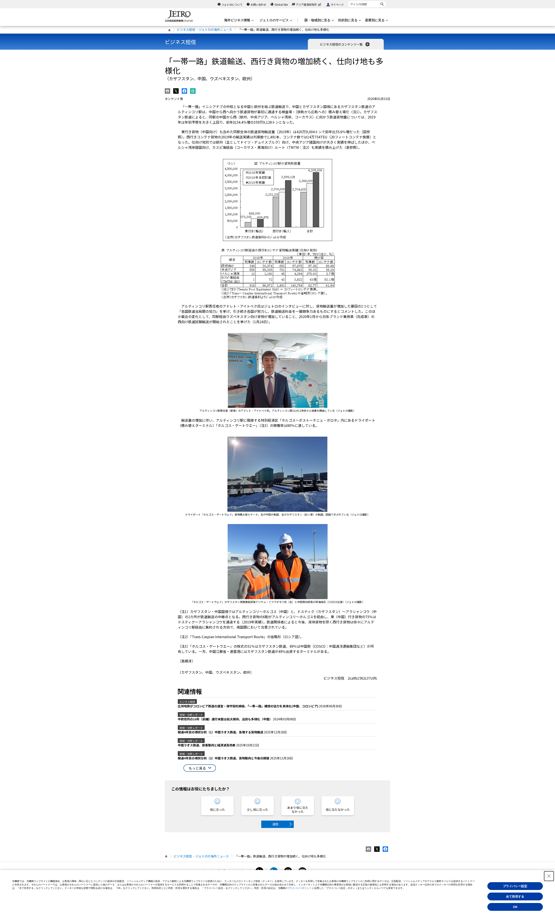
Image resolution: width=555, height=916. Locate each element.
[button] (199, 768)
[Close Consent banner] (549, 876)
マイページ (337, 4)
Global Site (281, 4)
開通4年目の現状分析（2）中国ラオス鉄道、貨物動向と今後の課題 (224, 758)
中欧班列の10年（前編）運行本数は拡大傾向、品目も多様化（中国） (225, 719)
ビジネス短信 (180, 42)
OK (515, 907)
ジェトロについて (232, 4)
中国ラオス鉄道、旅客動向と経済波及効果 (207, 745)
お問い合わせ (258, 4)
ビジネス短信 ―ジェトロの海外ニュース (204, 29)
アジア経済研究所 (306, 4)
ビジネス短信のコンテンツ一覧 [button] (341, 44)
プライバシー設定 (515, 886)
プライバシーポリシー (299, 888)
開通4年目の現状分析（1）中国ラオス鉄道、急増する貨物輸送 (221, 732)
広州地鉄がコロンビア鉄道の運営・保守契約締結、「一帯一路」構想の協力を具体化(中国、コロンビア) (248, 706)
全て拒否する (515, 896)
